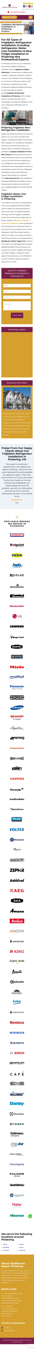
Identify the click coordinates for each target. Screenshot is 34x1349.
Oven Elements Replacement (11, 1301)
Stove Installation (7, 1313)
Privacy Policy (6, 1316)
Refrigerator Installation (9, 1311)
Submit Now (17, 315)
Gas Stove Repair (7, 1296)
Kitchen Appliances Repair (10, 1298)
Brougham (6, 1247)
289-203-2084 (9, 1331)
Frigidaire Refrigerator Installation (14, 20)
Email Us (7, 1328)
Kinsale (21, 1244)
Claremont (6, 1250)
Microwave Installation (9, 1309)
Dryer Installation (7, 1306)
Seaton (21, 1247)
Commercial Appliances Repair (12, 1293)
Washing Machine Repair (9, 1303)
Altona (5, 1244)
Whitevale (22, 1250)
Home (3, 20)
